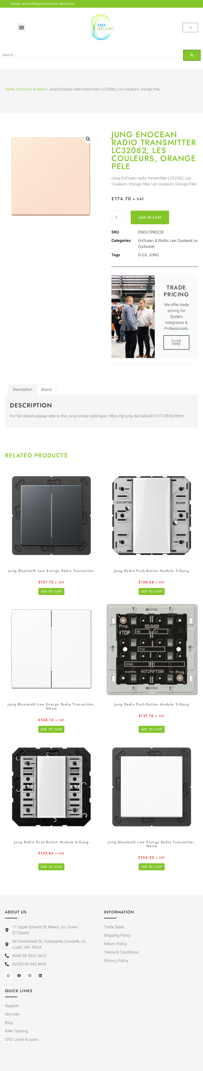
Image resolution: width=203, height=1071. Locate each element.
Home (10, 89)
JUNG (154, 255)
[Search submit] (192, 55)
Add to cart (149, 217)
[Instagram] (29, 975)
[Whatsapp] (8, 975)
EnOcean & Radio (32, 89)
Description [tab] (22, 390)
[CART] (190, 27)
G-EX (142, 255)
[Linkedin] (40, 975)
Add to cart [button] (51, 591)
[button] (21, 27)
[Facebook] (19, 975)
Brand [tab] (46, 390)
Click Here (176, 342)
